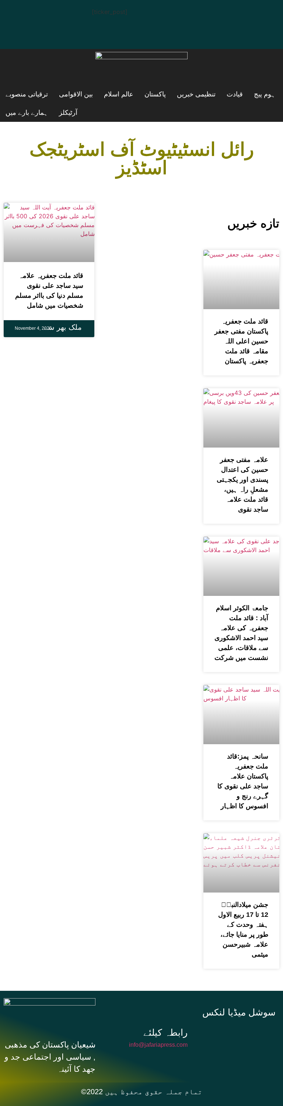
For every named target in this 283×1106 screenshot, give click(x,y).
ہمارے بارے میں (27, 112)
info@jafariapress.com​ (158, 1045)
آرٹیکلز (70, 112)
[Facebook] (16, 13)
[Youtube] (61, 13)
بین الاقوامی (22, 94)
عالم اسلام (67, 94)
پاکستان (105, 94)
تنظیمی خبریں (148, 94)
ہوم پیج (220, 94)
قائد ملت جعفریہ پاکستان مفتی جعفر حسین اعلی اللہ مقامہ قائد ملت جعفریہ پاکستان (241, 341)
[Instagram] (16, 33)
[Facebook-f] (217, 1033)
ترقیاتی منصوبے (113, 112)
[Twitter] (38, 13)
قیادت (189, 94)
